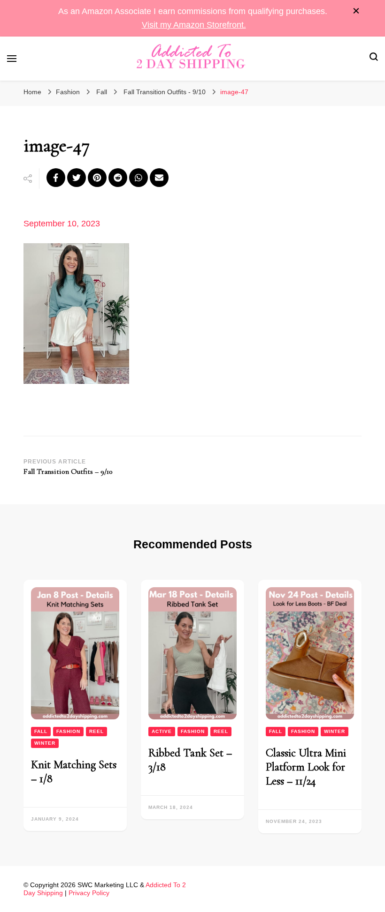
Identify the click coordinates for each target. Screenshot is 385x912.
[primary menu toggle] (11, 58)
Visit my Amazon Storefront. (194, 25)
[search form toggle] (374, 58)
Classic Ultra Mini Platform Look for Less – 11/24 (306, 767)
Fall (101, 92)
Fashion (68, 92)
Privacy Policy (89, 893)
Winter (44, 743)
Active (162, 731)
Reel (96, 731)
